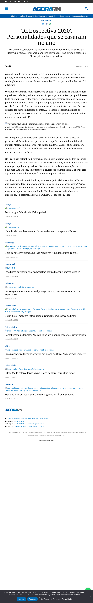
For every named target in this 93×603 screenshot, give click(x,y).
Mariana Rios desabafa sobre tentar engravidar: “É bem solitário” (40, 394)
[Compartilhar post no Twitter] (43, 24)
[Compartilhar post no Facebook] (47, 24)
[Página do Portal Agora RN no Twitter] (12, 1)
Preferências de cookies (46, 440)
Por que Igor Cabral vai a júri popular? (25, 212)
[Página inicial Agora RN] (13, 410)
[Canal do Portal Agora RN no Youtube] (20, 1)
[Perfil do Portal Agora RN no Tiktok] (29, 1)
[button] (6, 9)
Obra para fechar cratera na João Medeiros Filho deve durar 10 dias (41, 252)
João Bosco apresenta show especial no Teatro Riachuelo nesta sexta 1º (42, 271)
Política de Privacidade (62, 599)
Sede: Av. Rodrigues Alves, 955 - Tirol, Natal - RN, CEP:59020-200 (28, 419)
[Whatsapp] (50, 24)
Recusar (32, 599)
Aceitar (21, 599)
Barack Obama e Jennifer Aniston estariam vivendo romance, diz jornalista (45, 334)
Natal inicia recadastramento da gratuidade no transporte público (40, 231)
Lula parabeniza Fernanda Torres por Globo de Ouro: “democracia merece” (45, 353)
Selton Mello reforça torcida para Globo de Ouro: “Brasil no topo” (40, 373)
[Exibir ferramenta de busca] (86, 9)
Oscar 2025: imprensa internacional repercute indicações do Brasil (40, 315)
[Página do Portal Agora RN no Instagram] (16, 1)
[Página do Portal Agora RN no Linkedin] (25, 1)
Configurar (45, 599)
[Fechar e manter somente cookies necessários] (90, 596)
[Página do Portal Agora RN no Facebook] (7, 1)
